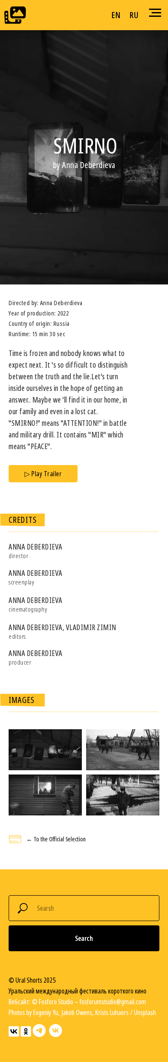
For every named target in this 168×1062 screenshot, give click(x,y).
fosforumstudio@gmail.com (113, 1001)
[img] (15, 15)
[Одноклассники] (26, 1031)
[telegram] (39, 1030)
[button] (43, 473)
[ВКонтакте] (14, 1031)
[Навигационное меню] (155, 13)
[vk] (55, 1030)
